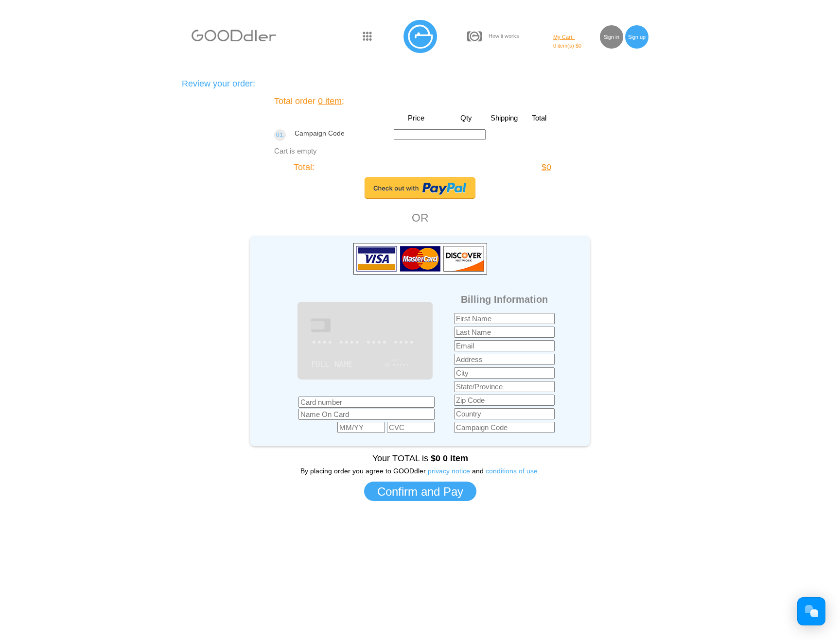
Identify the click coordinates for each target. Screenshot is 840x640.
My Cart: (564, 37)
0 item (330, 101)
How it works (504, 36)
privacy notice (449, 471)
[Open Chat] (811, 611)
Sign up (637, 37)
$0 (546, 167)
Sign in (611, 37)
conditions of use (512, 471)
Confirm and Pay (420, 491)
